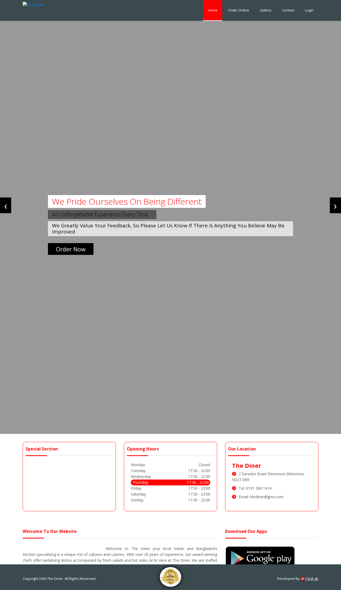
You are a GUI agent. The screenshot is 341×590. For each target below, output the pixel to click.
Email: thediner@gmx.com (261, 496)
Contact (288, 10)
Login (309, 10)
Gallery (265, 10)
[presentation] (5, 205)
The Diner (55, 578)
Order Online (238, 10)
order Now (71, 249)
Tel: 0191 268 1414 (255, 488)
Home (212, 10)
